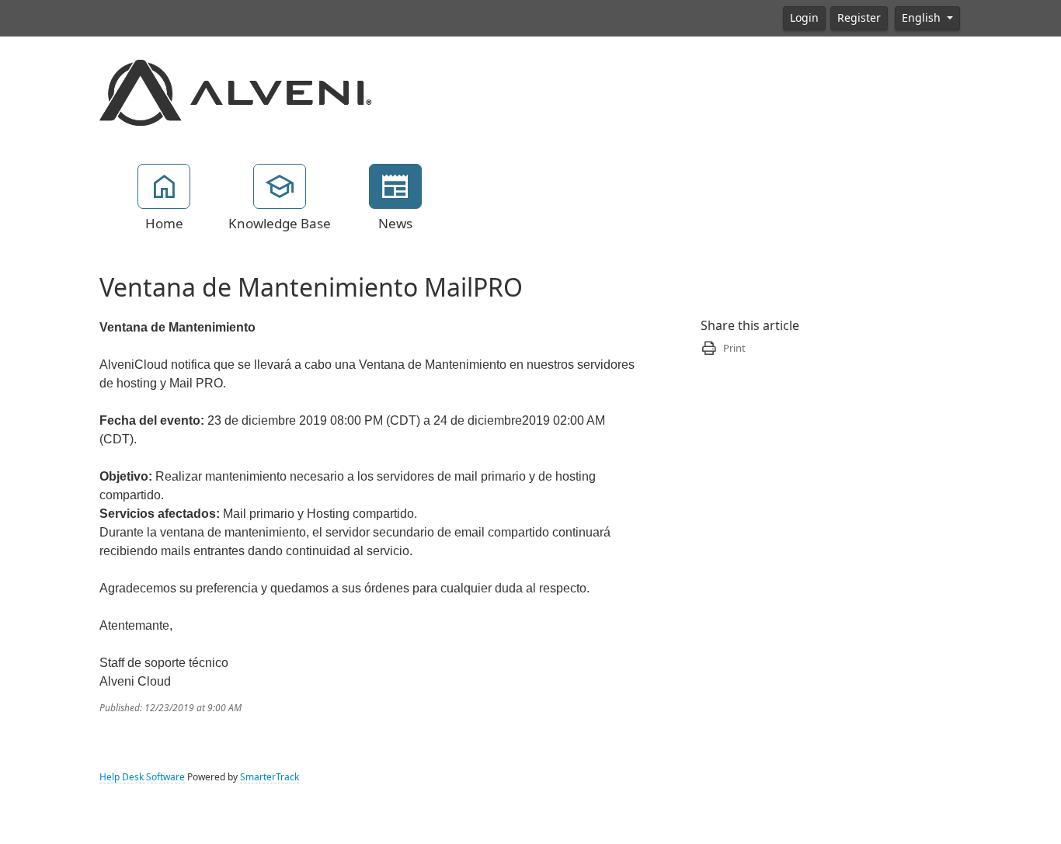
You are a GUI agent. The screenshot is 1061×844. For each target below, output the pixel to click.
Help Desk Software (142, 777)
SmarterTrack (269, 777)
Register (859, 18)
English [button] (923, 18)
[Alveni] (235, 91)
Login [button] (804, 18)
